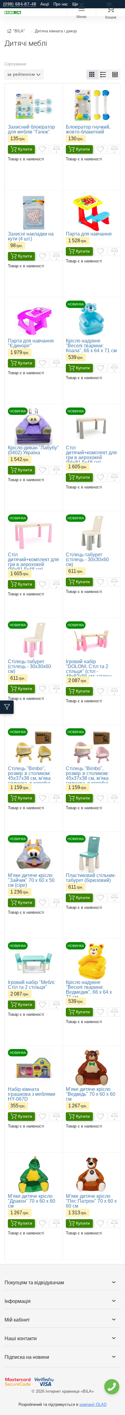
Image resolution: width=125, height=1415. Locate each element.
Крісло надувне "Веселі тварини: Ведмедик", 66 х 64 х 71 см (89, 990)
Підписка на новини (27, 1357)
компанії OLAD (92, 1404)
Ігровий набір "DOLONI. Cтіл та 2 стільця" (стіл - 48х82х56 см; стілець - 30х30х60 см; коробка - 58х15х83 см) (91, 674)
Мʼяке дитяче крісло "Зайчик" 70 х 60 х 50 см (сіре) (31, 880)
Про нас (60, 4)
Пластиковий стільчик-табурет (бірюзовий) (91, 878)
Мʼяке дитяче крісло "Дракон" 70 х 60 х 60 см (31, 1201)
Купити (25, 149)
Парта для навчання (89, 233)
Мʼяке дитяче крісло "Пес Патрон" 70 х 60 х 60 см (91, 1201)
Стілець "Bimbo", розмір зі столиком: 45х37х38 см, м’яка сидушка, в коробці (29, 776)
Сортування (15, 64)
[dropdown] (111, 1387)
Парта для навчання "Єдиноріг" (31, 343)
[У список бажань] (42, 149)
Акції (44, 4)
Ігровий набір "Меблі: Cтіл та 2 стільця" (31, 985)
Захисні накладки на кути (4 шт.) (31, 236)
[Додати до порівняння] (56, 149)
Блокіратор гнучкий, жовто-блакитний (88, 129)
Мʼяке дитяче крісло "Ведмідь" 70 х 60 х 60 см (90, 1094)
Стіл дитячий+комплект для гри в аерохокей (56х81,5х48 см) (91, 455)
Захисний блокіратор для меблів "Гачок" (31, 129)
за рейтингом (21, 74)
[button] (92, 74)
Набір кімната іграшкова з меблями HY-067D (31, 1094)
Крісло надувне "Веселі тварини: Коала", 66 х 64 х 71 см (91, 345)
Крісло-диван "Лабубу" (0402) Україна (33, 450)
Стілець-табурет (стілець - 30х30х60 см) (87, 559)
